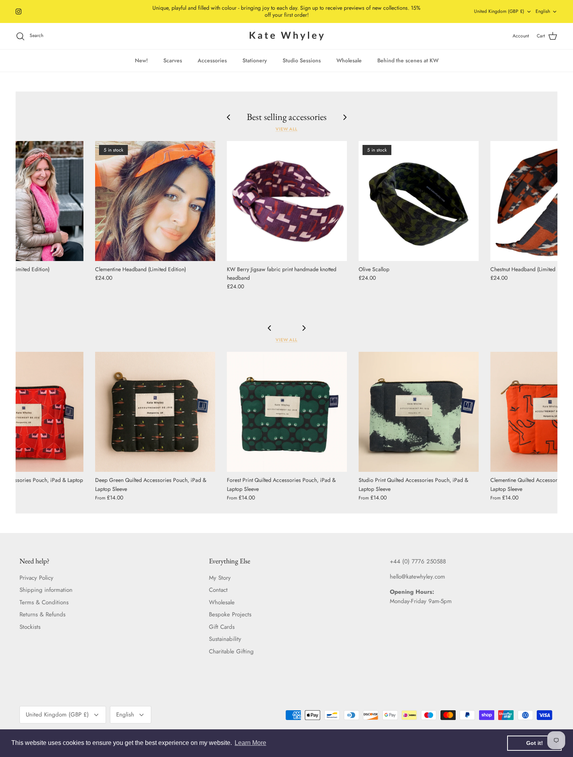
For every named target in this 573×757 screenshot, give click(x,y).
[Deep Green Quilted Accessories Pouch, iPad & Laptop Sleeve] (155, 412)
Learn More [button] (250, 742)
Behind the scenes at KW (408, 60)
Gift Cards (222, 627)
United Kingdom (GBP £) (499, 11)
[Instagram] (18, 11)
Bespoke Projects (230, 614)
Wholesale (349, 60)
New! (141, 60)
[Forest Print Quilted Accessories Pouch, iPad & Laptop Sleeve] (287, 412)
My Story (220, 577)
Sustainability (225, 639)
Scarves (172, 60)
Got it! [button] (534, 743)
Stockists (30, 627)
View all (286, 129)
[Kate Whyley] (286, 36)
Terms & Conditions (44, 602)
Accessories (212, 60)
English (543, 11)
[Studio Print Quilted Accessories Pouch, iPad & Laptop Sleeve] (419, 412)
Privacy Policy (36, 577)
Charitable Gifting (231, 651)
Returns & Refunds (42, 614)
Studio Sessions (302, 60)
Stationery (254, 60)
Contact (218, 590)
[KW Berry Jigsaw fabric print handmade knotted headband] (287, 201)
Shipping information (46, 590)
